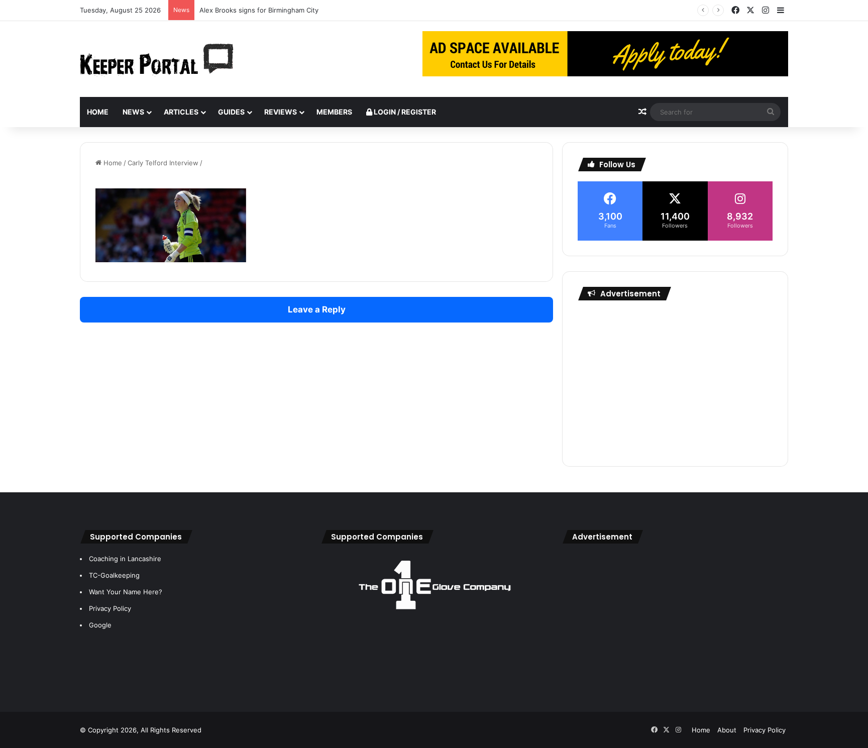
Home (97, 112)
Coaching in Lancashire (125, 559)
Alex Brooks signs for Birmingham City (258, 10)
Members (334, 112)
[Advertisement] (675, 380)
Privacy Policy (110, 608)
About (726, 730)
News (133, 112)
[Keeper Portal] (157, 59)
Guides (231, 112)
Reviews (280, 112)
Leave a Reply (317, 309)
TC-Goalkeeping (114, 575)
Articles (181, 112)
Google (100, 625)
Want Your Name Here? (125, 592)
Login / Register (404, 112)
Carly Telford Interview (163, 163)
